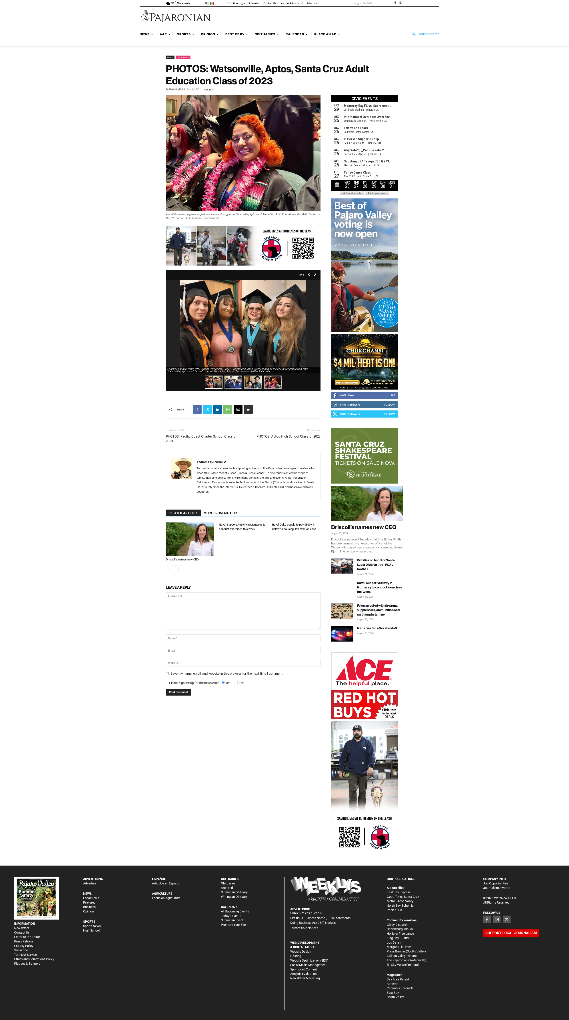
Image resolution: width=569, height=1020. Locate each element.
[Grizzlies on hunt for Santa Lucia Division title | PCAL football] (342, 566)
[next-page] (175, 568)
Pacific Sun (394, 910)
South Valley (395, 997)
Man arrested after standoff (377, 628)
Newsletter (21, 928)
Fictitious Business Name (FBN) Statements (320, 918)
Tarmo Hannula (175, 89)
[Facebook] (395, 3)
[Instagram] (400, 3)
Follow (389, 404)
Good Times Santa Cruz (403, 896)
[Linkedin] (217, 409)
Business (89, 907)
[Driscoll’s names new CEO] (190, 539)
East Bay (393, 992)
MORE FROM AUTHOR (220, 513)
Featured (89, 902)
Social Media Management (308, 965)
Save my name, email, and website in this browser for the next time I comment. (226, 674)
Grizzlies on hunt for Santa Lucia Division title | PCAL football (376, 564)
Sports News (92, 926)
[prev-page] (168, 568)
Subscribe (21, 950)
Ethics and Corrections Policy (34, 959)
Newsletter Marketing (305, 978)
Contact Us (22, 932)
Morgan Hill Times (399, 947)
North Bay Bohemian (401, 905)
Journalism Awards (496, 888)
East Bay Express (399, 892)
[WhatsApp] (227, 409)
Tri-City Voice (396, 964)
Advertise (89, 883)
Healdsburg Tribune (400, 929)
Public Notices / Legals (306, 913)
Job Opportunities (495, 883)
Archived (227, 888)
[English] (207, 3)
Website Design (300, 951)
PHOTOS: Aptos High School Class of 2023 (288, 436)
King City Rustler (398, 938)
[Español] (212, 3)
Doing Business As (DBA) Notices (313, 922)
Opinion (88, 911)
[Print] (248, 409)
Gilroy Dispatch (397, 924)
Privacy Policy (23, 946)
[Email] (238, 409)
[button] (424, 34)
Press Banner (396, 951)
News (170, 57)
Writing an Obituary (234, 896)
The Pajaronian (397, 960)
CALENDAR (229, 907)
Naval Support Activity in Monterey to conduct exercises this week (379, 587)
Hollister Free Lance (400, 933)
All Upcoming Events (235, 911)
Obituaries (228, 883)
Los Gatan (394, 942)
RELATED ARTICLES (183, 513)
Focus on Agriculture (166, 898)
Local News (183, 57)
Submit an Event (232, 920)
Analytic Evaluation (303, 974)
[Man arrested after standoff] (342, 634)
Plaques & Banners (27, 963)
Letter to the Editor (27, 937)
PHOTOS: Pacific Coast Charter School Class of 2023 (201, 438)
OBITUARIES (230, 879)
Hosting (295, 956)
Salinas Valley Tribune (402, 956)
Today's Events (231, 916)
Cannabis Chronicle (400, 988)
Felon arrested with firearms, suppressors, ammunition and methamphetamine (378, 610)
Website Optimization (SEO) (309, 960)
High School (91, 930)
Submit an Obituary (234, 892)
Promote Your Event (234, 924)
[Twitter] (207, 409)
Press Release (23, 941)
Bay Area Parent (398, 979)
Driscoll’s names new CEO (182, 559)
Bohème (392, 984)
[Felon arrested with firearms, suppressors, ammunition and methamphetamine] (342, 611)
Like (392, 395)
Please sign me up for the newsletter (194, 683)
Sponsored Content (303, 969)
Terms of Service (25, 954)
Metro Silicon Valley (400, 901)
